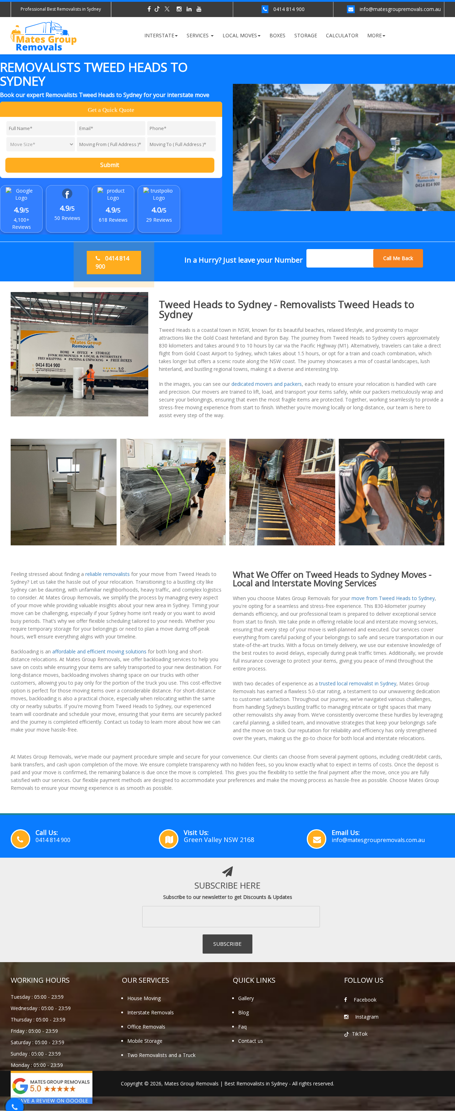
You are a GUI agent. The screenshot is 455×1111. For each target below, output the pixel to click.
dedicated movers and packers (266, 384)
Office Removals (146, 1026)
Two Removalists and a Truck (161, 1055)
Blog (243, 1012)
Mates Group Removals (191, 1083)
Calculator (342, 35)
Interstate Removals (150, 1012)
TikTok (359, 1033)
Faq (242, 1026)
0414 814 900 (289, 9)
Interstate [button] (159, 35)
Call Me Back (398, 258)
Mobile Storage (144, 1040)
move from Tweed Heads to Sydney (393, 598)
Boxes (277, 35)
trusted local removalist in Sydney (357, 683)
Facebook (364, 999)
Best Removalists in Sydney (256, 1083)
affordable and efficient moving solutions (99, 651)
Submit (109, 165)
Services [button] (198, 35)
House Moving (144, 998)
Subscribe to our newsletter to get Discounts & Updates (227, 897)
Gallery (246, 998)
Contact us (250, 1040)
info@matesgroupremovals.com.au (400, 9)
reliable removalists (107, 574)
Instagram (366, 1016)
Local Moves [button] (240, 35)
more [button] (374, 35)
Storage (305, 35)
